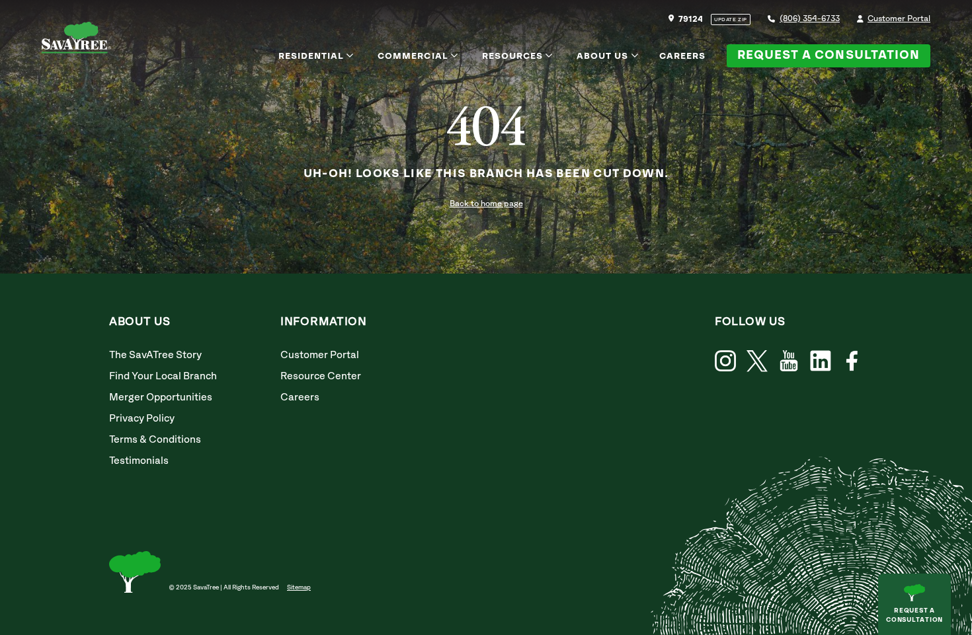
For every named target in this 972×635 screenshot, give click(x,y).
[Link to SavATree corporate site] (76, 40)
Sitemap (299, 587)
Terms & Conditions (155, 440)
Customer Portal (899, 19)
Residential (311, 56)
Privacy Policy (142, 419)
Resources (512, 56)
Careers (682, 56)
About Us (602, 56)
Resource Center (320, 376)
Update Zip (730, 19)
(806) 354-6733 (810, 19)
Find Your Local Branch (163, 376)
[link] (757, 361)
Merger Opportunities (160, 397)
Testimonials (139, 461)
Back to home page (486, 204)
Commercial (413, 56)
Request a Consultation (828, 55)
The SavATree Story (155, 355)
